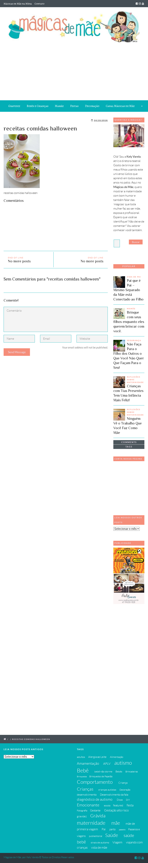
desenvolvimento (87, 794)
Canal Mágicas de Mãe (120, 106)
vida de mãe (99, 847)
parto (112, 829)
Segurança (134, 340)
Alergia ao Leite (97, 756)
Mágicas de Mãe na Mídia (18, 3)
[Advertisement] (74, 70)
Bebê (83, 771)
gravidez (82, 816)
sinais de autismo (100, 842)
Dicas (120, 799)
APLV (106, 763)
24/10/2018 (101, 120)
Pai (104, 829)
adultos (81, 757)
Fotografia (82, 810)
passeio (122, 829)
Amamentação (88, 763)
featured (118, 805)
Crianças (85, 789)
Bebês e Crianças (37, 106)
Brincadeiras (131, 771)
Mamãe (59, 106)
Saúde (111, 835)
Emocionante (88, 805)
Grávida (97, 815)
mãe (115, 823)
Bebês (119, 771)
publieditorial (95, 836)
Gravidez (14, 106)
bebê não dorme (103, 771)
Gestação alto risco (116, 810)
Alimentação (116, 757)
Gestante (95, 810)
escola (107, 805)
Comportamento (95, 782)
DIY (128, 800)
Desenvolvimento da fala (114, 794)
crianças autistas (107, 789)
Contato (39, 3)
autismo (123, 763)
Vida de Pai (134, 277)
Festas (74, 106)
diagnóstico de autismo (94, 799)
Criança (122, 782)
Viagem (117, 842)
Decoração (92, 106)
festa (130, 805)
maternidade (91, 823)
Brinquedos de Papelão (100, 776)
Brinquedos (82, 776)
